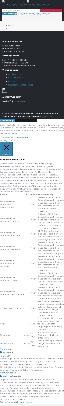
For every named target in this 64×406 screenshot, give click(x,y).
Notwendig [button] (5, 349)
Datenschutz (27, 84)
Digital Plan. (46, 116)
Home (11, 25)
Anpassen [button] (8, 137)
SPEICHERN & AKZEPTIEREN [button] (12, 399)
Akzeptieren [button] (22, 137)
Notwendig (8, 352)
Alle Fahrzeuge (9, 13)
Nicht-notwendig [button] (8, 372)
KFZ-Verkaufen (15, 77)
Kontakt (12, 81)
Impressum (13, 84)
